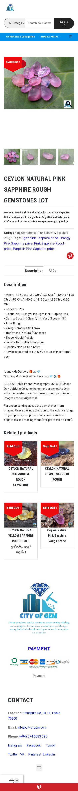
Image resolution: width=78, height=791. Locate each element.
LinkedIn (49, 754)
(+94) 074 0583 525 (33, 736)
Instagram (15, 745)
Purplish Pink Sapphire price (34, 249)
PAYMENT (39, 649)
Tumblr (51, 745)
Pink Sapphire (46, 233)
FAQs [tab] (52, 271)
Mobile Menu (49, 36)
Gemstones (28, 233)
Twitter (13, 754)
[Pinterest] (70, 255)
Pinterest (34, 754)
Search (64, 23)
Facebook (34, 745)
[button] (39, 767)
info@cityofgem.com (32, 727)
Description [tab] (34, 271)
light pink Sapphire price (40, 238)
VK (22, 754)
